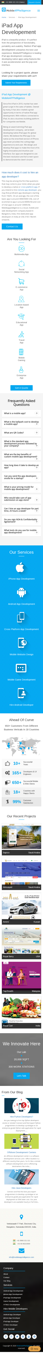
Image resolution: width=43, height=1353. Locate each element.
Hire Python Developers (21, 1117)
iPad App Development (12, 1298)
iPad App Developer (10, 1321)
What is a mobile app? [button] (15, 413)
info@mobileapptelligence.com (21, 1257)
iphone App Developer (11, 1318)
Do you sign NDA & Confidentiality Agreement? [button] (20, 520)
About (5, 1274)
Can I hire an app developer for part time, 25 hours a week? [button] (21, 509)
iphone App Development (12, 1294)
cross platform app (29, 187)
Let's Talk (21, 1075)
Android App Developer (12, 1315)
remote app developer (27, 190)
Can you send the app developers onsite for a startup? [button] (20, 477)
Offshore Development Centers (21, 1152)
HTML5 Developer (10, 1325)
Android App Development (13, 1291)
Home (4, 17)
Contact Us (12, 226)
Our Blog (6, 1281)
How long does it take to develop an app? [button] (21, 466)
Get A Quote (21, 387)
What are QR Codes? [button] (14, 432)
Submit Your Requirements (16, 83)
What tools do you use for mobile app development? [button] (20, 531)
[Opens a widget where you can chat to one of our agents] (34, 1349)
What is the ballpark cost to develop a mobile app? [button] (21, 422)
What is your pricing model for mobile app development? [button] (19, 488)
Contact (6, 1277)
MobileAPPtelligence (24, 1346)
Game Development (11, 1301)
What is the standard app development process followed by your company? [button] (20, 443)
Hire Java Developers (21, 1188)
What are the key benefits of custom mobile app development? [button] (20, 455)
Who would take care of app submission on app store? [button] (17, 498)
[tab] (21, 413)
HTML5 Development (11, 1305)
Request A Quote (34, 2)
